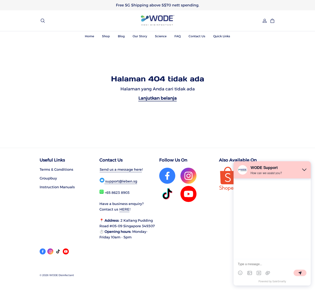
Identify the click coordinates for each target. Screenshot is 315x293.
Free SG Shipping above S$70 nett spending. (157, 5)
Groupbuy (48, 178)
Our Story (140, 36)
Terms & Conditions (56, 169)
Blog (121, 36)
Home (89, 36)
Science (160, 36)
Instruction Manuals (57, 187)
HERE (124, 209)
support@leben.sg (120, 181)
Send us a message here (121, 169)
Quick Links (221, 36)
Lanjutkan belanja (157, 98)
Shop (106, 36)
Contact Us (197, 36)
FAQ (177, 36)
